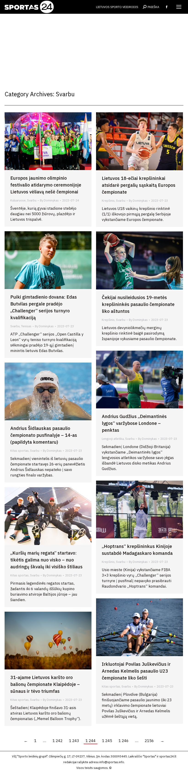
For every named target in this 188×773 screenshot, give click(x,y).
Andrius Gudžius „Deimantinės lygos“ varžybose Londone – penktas (134, 423)
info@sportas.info (111, 762)
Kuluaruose (18, 200)
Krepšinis (108, 201)
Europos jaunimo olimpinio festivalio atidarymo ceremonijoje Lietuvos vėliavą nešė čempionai (45, 185)
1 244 (91, 740)
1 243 (74, 740)
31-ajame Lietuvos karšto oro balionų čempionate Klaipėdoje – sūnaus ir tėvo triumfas (45, 684)
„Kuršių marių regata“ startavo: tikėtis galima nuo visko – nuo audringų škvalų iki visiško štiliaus (46, 560)
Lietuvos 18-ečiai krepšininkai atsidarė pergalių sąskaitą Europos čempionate (138, 185)
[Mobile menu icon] (178, 6)
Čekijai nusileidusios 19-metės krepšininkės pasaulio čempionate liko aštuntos (138, 304)
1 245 (107, 740)
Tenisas (26, 326)
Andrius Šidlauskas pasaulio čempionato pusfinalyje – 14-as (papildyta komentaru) (43, 435)
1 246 (124, 740)
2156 (149, 740)
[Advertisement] (94, 48)
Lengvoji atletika (113, 439)
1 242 (58, 740)
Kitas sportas (19, 451)
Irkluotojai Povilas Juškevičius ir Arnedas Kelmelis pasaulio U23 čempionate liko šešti (136, 671)
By (49, 200)
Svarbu (31, 200)
